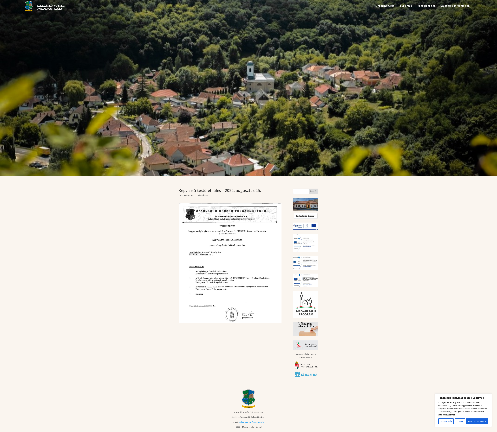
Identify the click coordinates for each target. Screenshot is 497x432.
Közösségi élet (426, 6)
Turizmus (406, 6)
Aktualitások (203, 195)
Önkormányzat (384, 6)
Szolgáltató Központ (305, 216)
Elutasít (460, 421)
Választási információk (455, 6)
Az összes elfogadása (477, 421)
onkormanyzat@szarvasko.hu (251, 422)
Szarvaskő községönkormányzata (50, 7)
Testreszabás (446, 421)
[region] (463, 410)
